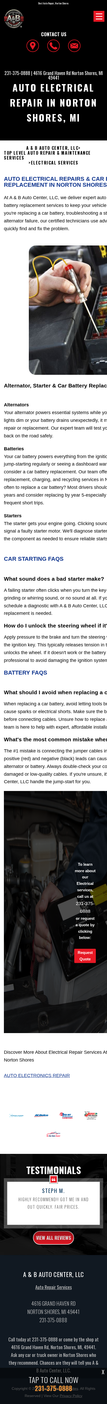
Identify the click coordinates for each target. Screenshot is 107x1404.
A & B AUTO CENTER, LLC (52, 148)
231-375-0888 (17, 73)
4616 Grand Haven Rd (52, 73)
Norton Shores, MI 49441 (75, 75)
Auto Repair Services (53, 1287)
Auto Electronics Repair (37, 1075)
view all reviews (53, 1237)
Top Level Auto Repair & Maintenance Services (47, 155)
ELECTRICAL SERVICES (54, 162)
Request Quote (85, 955)
